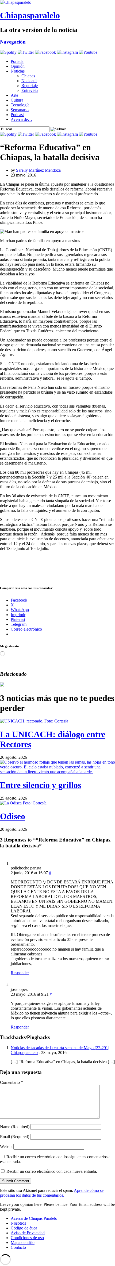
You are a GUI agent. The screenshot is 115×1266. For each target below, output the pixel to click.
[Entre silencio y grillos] (57, 771)
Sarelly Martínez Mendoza (38, 170)
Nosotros (18, 1223)
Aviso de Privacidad (28, 1233)
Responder (20, 972)
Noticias (18, 71)
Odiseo (12, 816)
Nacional (29, 80)
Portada (17, 61)
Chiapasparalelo (30, 15)
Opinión (18, 66)
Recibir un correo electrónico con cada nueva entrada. (51, 1171)
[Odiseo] (23, 803)
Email (14, 1136)
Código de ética (24, 1228)
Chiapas (28, 76)
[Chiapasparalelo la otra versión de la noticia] (57, 2)
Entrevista (29, 90)
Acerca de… (21, 119)
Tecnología (20, 105)
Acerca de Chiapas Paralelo (34, 1218)
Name (14, 1126)
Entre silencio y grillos (40, 785)
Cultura (17, 100)
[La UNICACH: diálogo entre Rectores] (34, 721)
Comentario (11, 1082)
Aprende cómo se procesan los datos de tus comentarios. (51, 1192)
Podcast (17, 114)
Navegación (13, 42)
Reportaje (29, 85)
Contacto (18, 1247)
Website (6, 1146)
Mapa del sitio (22, 1242)
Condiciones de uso (27, 1237)
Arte (14, 95)
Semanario (20, 109)
